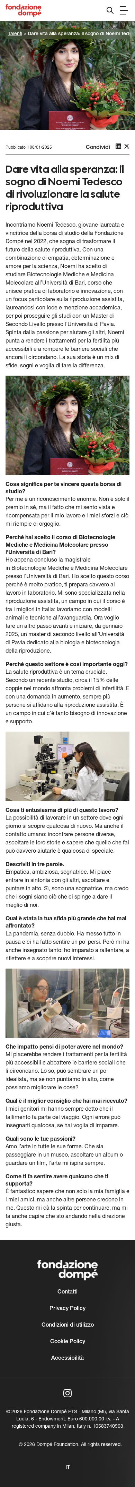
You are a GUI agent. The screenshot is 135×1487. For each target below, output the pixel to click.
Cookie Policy (67, 1342)
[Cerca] (110, 10)
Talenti (15, 34)
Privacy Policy (68, 1308)
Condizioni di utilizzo (68, 1325)
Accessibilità (67, 1358)
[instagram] (67, 1393)
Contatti (67, 1292)
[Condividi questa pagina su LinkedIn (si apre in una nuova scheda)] (118, 146)
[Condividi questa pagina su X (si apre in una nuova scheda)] (126, 146)
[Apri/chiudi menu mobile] (123, 10)
